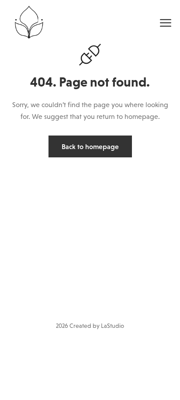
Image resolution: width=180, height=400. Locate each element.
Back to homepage (90, 146)
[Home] (28, 21)
